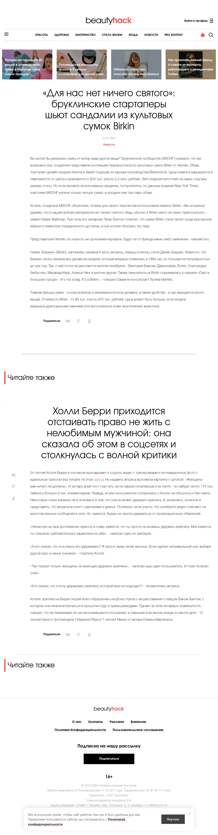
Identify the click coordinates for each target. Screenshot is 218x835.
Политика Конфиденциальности (80, 730)
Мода (133, 35)
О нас (77, 722)
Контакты (95, 722)
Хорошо (173, 819)
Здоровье (61, 35)
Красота (41, 35)
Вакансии (138, 722)
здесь (98, 479)
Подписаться (109, 758)
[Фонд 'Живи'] (202, 35)
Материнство (85, 35)
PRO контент (174, 35)
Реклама (117, 722)
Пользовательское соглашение (138, 730)
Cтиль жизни (112, 35)
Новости (151, 35)
